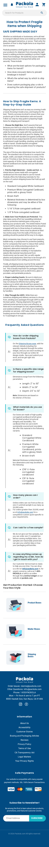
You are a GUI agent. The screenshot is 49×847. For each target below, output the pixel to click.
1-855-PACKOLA (28, 692)
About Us (24, 723)
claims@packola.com (31, 686)
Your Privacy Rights (24, 761)
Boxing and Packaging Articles (24, 736)
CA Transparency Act (24, 752)
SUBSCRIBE (37, 818)
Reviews (24, 740)
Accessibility (24, 727)
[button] (41, 13)
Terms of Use (24, 748)
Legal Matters (24, 757)
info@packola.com (33, 689)
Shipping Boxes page (27, 344)
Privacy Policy (24, 744)
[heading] (24, 24)
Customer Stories (24, 731)
